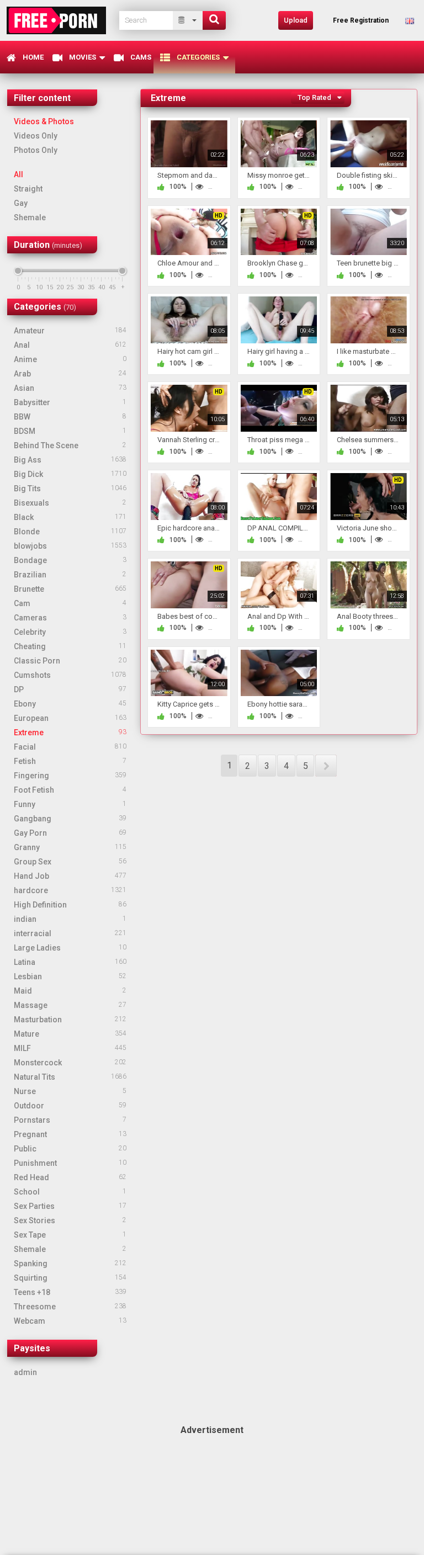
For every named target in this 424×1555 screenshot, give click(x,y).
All (18, 174)
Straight (28, 188)
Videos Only (35, 135)
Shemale (30, 217)
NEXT (326, 766)
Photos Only (35, 150)
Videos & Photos (44, 121)
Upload (296, 20)
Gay (21, 203)
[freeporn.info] (60, 20)
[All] (188, 20)
